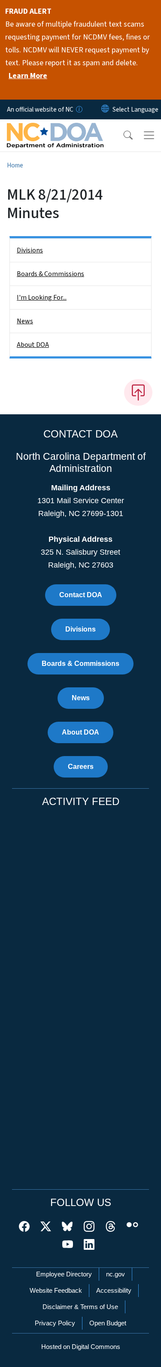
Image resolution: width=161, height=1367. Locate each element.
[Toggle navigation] (149, 135)
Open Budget (107, 1323)
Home (15, 165)
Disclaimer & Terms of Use (80, 1306)
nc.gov (115, 1274)
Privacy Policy (55, 1323)
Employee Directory (64, 1274)
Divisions (30, 250)
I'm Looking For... (42, 297)
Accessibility (113, 1290)
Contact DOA (80, 594)
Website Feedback (56, 1290)
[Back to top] (138, 392)
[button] (122, 135)
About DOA (33, 344)
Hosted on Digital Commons (80, 1346)
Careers (81, 766)
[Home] (55, 129)
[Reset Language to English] (105, 109)
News (25, 321)
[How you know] (78, 109)
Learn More (28, 75)
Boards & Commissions (50, 274)
